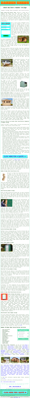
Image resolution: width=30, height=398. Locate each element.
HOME (15, 5)
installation (3, 51)
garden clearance (12, 349)
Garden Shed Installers (8, 370)
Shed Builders (19, 368)
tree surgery (21, 353)
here (21, 325)
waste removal (16, 351)
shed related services (24, 309)
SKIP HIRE (3, 351)
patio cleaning (8, 354)
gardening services (17, 352)
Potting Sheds (20, 371)
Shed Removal (17, 369)
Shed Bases (23, 369)
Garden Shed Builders (18, 372)
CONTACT (23, 5)
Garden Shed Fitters (5, 371)
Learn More (16, 397)
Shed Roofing (13, 371)
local (12, 32)
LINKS (18, 5)
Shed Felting (20, 367)
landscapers (22, 354)
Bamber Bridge (17, 159)
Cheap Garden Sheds (9, 368)
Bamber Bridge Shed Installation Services (13, 327)
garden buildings (7, 233)
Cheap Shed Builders (18, 370)
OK (19, 397)
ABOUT (21, 5)
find (4, 314)
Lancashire (11, 310)
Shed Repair (26, 372)
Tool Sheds (7, 367)
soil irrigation (17, 350)
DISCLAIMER (27, 5)
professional (5, 73)
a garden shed (25, 12)
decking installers (5, 353)
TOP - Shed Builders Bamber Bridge (8, 381)
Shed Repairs (13, 367)
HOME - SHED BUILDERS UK (15, 386)
